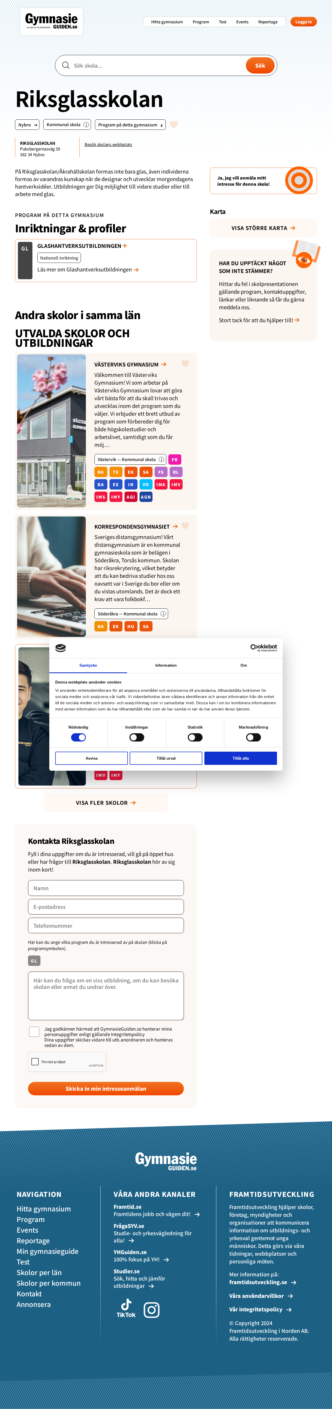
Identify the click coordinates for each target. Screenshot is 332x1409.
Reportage (268, 21)
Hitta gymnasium (167, 21)
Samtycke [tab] (88, 665)
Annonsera (34, 1304)
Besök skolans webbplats (108, 144)
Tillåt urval (166, 758)
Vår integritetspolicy (256, 1309)
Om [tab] (243, 665)
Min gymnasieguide (48, 1251)
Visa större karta (259, 228)
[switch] (136, 737)
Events (242, 21)
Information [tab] (166, 665)
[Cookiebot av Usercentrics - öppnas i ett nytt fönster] (254, 648)
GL (25, 248)
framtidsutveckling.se (258, 1282)
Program (201, 21)
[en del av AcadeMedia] (56, 32)
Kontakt (29, 1293)
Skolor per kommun (49, 1283)
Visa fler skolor (102, 802)
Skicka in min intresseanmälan (106, 1088)
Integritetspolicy (128, 1034)
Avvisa (92, 758)
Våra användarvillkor (257, 1295)
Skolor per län (39, 1272)
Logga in (303, 21)
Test (222, 21)
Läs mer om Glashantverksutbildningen (84, 269)
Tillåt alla (241, 758)
